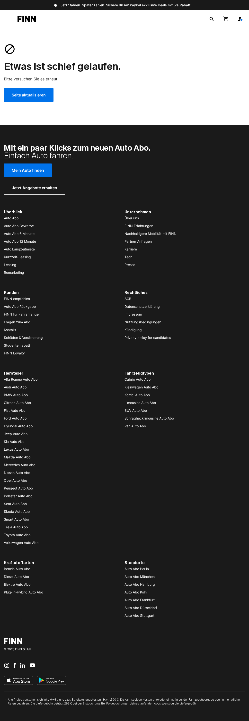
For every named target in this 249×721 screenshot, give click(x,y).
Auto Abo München (139, 577)
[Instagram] (7, 665)
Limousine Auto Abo (140, 403)
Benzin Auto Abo (17, 569)
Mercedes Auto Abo (19, 465)
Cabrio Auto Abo (137, 379)
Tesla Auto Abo (16, 527)
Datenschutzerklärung (142, 306)
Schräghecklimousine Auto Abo (149, 418)
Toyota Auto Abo (17, 535)
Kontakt (10, 330)
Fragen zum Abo (17, 322)
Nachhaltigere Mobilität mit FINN (150, 234)
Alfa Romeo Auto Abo (20, 379)
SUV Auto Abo (135, 410)
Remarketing (14, 272)
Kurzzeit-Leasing (17, 257)
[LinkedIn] (23, 665)
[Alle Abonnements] (240, 19)
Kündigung (133, 330)
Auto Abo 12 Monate (20, 241)
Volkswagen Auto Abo (21, 543)
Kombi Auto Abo (137, 395)
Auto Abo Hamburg (139, 584)
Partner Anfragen (138, 241)
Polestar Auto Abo (18, 496)
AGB (127, 299)
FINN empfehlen (17, 299)
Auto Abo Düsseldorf (140, 608)
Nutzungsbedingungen (142, 322)
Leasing (10, 265)
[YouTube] (32, 665)
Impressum (133, 314)
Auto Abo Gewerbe (19, 226)
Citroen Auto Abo (17, 403)
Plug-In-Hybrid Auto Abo (23, 592)
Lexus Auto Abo (16, 449)
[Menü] (9, 19)
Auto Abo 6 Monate (19, 234)
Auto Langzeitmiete (19, 249)
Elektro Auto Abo (17, 584)
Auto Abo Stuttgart (139, 615)
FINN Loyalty (14, 353)
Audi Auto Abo (15, 387)
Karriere (130, 249)
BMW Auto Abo (16, 395)
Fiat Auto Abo (14, 410)
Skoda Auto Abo (17, 511)
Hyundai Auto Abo (18, 426)
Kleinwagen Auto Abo (141, 387)
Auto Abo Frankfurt (139, 600)
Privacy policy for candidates (147, 337)
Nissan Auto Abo (17, 473)
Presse (129, 265)
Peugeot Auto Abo (18, 488)
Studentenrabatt (17, 345)
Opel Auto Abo (15, 480)
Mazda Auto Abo (17, 457)
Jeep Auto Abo (15, 434)
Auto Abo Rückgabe (20, 306)
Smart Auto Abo (16, 519)
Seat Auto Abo (15, 504)
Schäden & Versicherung (23, 337)
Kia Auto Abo (14, 441)
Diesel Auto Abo (16, 577)
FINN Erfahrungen (138, 226)
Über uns (131, 218)
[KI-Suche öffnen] (212, 19)
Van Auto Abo (135, 426)
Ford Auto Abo (15, 418)
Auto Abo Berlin (136, 569)
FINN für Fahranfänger (22, 314)
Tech (128, 257)
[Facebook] (15, 665)
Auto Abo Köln (135, 592)
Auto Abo (11, 218)
